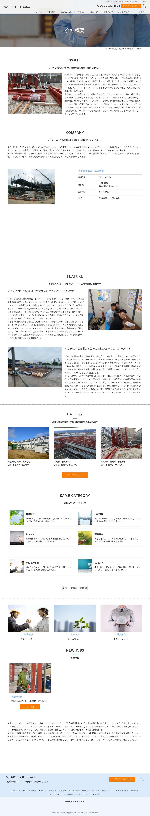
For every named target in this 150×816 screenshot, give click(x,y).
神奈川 (66, 587)
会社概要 (83, 587)
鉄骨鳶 (74, 587)
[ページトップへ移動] (141, 779)
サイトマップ (96, 794)
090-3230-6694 (105, 177)
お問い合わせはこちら (131, 5)
